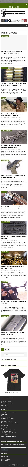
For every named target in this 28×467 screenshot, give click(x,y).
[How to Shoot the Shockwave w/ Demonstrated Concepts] (14, 104)
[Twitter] (15, 7)
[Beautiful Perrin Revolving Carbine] (14, 198)
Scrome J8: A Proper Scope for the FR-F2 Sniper (13, 237)
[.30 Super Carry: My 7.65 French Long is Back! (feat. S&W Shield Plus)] (14, 74)
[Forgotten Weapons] (14, 17)
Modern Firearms (4, 425)
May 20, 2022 (6, 270)
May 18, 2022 (6, 305)
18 (19, 179)
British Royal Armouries (6, 401)
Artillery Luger (4, 414)
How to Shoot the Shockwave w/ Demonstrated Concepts (12, 115)
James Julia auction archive (6, 421)
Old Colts (3, 428)
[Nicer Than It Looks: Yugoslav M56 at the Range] (14, 290)
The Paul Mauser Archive (6, 431)
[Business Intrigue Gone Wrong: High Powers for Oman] (14, 323)
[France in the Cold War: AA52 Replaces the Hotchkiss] (14, 137)
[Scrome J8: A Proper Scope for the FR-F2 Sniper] (14, 228)
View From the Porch (5, 406)
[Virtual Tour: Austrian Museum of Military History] (14, 258)
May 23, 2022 (6, 208)
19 (19, 117)
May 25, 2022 (6, 179)
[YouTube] (10, 7)
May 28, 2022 (6, 117)
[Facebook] (12, 7)
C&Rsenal (3, 415)
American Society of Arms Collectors (8, 412)
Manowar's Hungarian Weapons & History (9, 422)
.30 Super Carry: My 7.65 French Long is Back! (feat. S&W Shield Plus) (13, 84)
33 (19, 305)
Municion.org (4, 427)
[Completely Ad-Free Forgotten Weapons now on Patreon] (14, 42)
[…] (18, 94)
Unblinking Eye (4, 434)
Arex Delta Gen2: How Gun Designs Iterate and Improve (13, 176)
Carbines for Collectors (5, 417)
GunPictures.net (4, 419)
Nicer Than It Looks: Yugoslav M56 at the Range (13, 302)
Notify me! (5, 449)
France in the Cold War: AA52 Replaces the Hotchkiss (11, 146)
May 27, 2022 (6, 149)
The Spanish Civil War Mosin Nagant (8, 432)
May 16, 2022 (6, 336)
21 (19, 208)
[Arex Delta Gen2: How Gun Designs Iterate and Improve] (14, 167)
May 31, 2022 (6, 55)
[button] (26, 4)
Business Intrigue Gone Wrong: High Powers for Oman (13, 333)
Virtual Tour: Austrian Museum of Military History (12, 267)
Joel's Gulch (3, 405)
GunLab (3, 402)
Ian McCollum (14, 55)
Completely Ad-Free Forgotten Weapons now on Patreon (11, 52)
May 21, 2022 (6, 240)
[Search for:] (14, 354)
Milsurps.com (4, 424)
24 (19, 149)
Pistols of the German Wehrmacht (8, 429)
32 (19, 87)
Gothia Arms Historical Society (7, 418)
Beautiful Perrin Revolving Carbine (13, 207)
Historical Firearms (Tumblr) (7, 404)
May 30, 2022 (6, 87)
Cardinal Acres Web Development (17, 465)
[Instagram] (18, 7)
